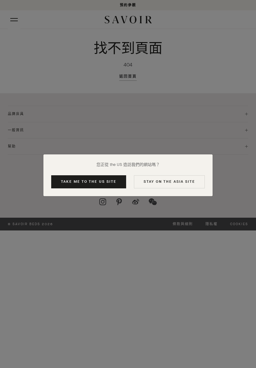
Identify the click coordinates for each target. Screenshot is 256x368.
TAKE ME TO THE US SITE (88, 181)
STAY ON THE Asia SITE (169, 181)
